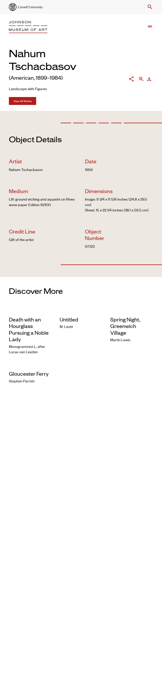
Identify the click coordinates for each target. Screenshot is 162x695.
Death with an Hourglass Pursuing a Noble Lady (29, 329)
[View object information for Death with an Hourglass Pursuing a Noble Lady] (30, 310)
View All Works (22, 101)
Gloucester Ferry (29, 373)
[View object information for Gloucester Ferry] (30, 364)
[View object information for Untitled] (81, 310)
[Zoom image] (141, 79)
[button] (149, 7)
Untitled (69, 319)
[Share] (131, 79)
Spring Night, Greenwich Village (125, 326)
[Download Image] (149, 79)
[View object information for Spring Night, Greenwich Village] (131, 310)
